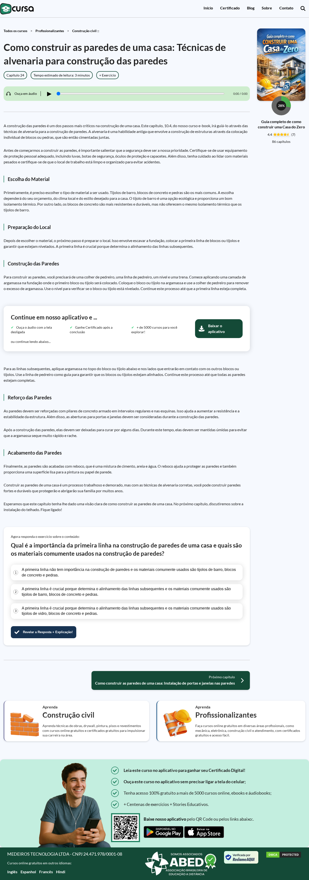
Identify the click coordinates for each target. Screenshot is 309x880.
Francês (46, 871)
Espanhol (28, 871)
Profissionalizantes (49, 31)
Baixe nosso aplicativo (165, 819)
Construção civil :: (85, 31)
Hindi (60, 871)
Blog (250, 8)
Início (208, 8)
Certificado (230, 8)
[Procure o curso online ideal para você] (303, 8)
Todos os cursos (15, 31)
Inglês (12, 871)
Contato (286, 8)
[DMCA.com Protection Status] (284, 863)
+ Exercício (107, 75)
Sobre (267, 8)
